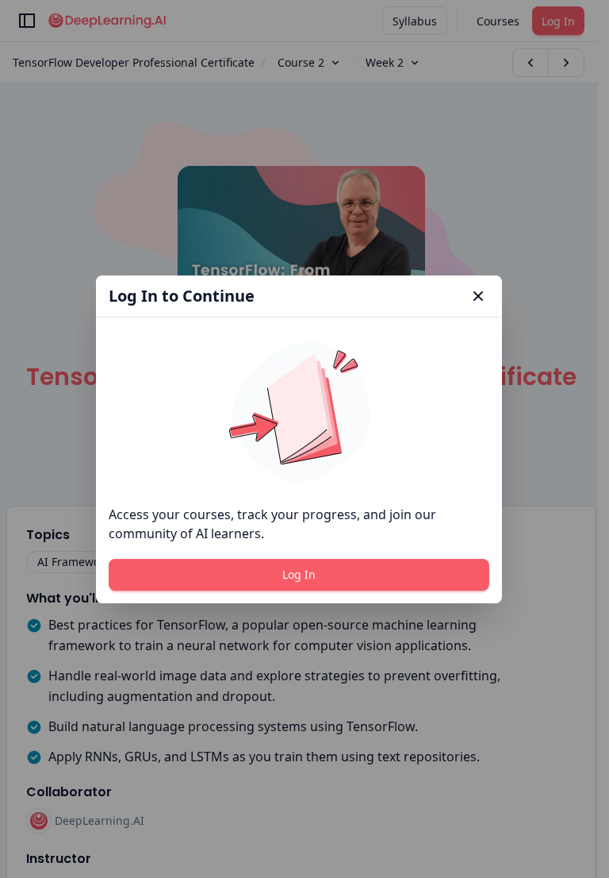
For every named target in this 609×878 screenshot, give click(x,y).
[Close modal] (478, 296)
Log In (299, 574)
